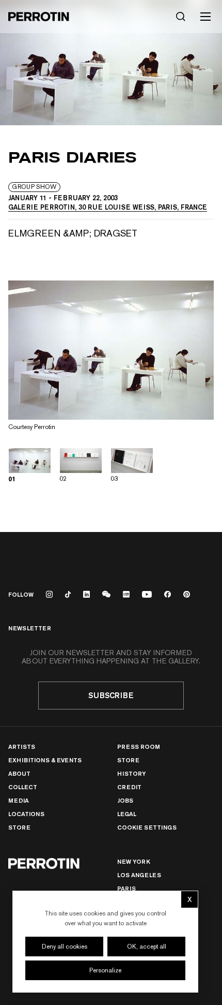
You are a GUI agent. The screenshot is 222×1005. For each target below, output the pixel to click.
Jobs (125, 800)
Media (18, 800)
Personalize (105, 970)
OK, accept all (146, 946)
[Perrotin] (38, 16)
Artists (21, 746)
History (131, 773)
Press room (138, 746)
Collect (22, 787)
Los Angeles (139, 875)
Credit (129, 787)
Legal (126, 814)
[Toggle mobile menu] (205, 16)
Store (19, 827)
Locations (26, 814)
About (19, 773)
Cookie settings (147, 827)
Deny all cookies (64, 946)
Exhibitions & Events (45, 760)
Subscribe (111, 695)
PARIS (126, 888)
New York (133, 861)
